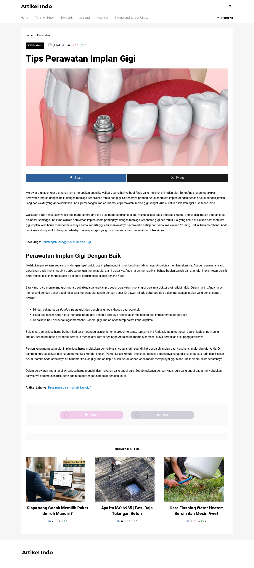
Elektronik (67, 17)
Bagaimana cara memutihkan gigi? (70, 387)
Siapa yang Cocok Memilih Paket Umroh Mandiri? (57, 511)
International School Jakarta (131, 17)
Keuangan (103, 17)
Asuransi (84, 17)
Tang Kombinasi (44, 17)
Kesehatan (34, 45)
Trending (226, 17)
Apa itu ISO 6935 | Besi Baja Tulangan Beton (127, 511)
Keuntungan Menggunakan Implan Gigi (66, 242)
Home (24, 17)
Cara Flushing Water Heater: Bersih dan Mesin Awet (196, 511)
